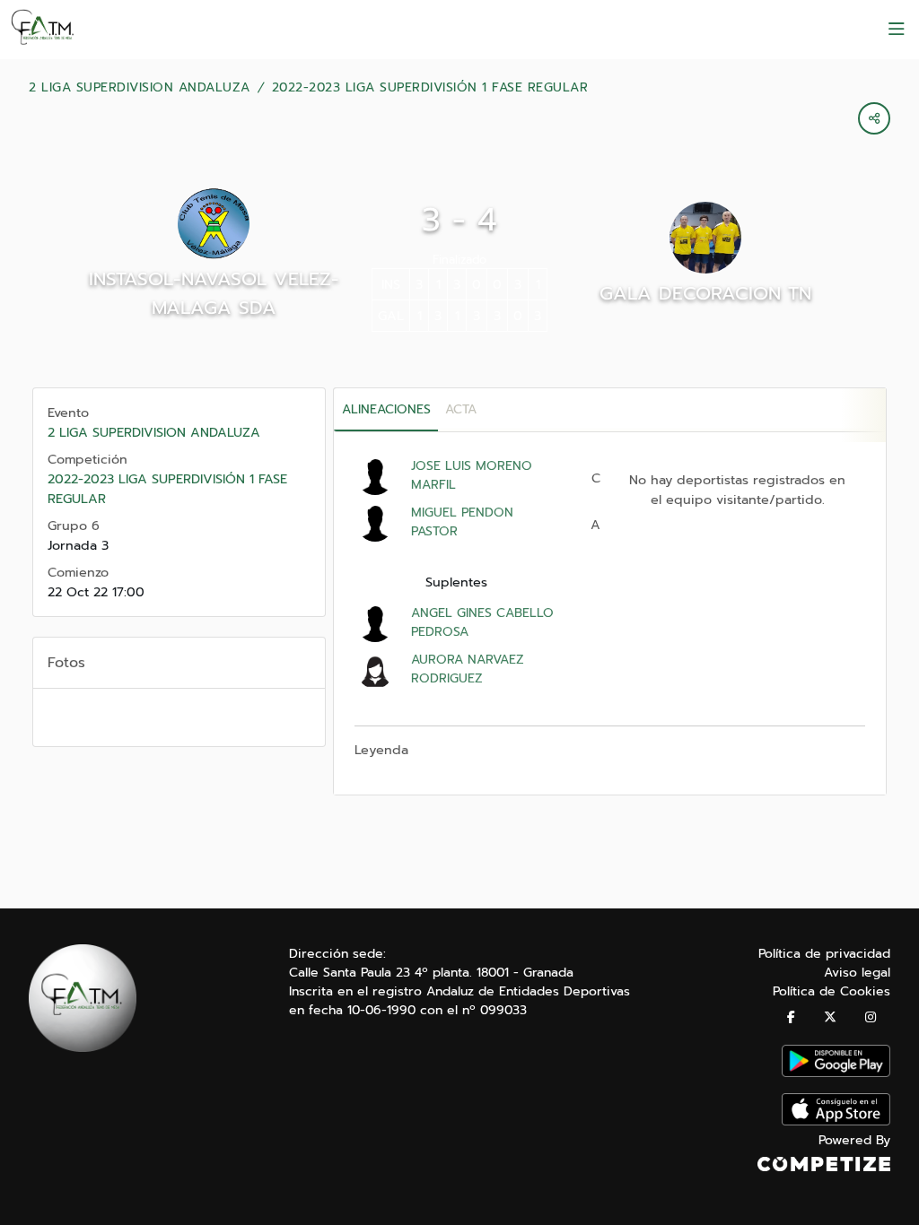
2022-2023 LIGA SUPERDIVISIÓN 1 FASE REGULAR (430, 88)
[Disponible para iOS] (836, 1121)
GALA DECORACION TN (705, 293)
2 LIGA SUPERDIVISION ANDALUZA (139, 88)
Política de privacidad (824, 953)
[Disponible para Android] (836, 1073)
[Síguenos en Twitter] (830, 1017)
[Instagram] (870, 1017)
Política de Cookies (831, 991)
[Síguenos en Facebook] (791, 1017)
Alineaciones (386, 409)
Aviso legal (857, 972)
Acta (461, 409)
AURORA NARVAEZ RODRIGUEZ (467, 669)
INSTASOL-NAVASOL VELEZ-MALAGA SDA (214, 293)
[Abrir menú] (896, 29)
